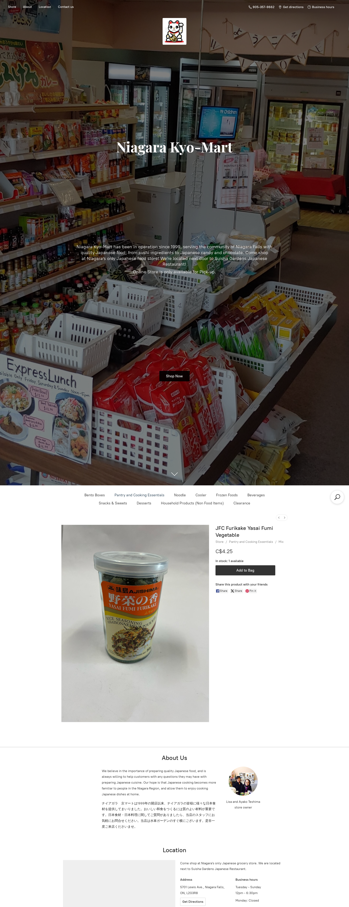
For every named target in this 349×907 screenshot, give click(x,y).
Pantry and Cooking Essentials (139, 495)
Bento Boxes (94, 495)
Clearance (241, 503)
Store (12, 7)
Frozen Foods (227, 495)
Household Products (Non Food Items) (192, 503)
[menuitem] (279, 518)
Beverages (256, 495)
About (27, 7)
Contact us (66, 7)
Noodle (180, 495)
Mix (281, 542)
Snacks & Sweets (113, 503)
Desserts (144, 503)
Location (45, 7)
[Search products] (337, 497)
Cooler (201, 495)
